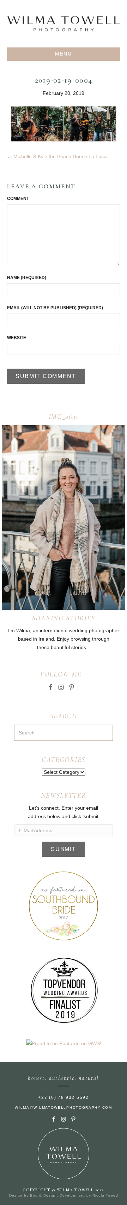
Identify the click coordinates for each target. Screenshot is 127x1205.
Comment (18, 198)
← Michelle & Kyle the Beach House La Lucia (57, 156)
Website (16, 337)
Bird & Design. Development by (61, 1195)
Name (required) (26, 277)
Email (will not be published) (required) (55, 307)
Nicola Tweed (105, 1195)
